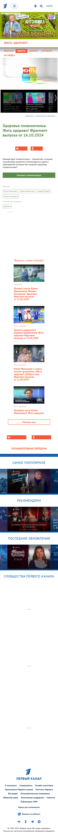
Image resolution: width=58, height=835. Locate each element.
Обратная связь (10, 797)
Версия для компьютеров (29, 807)
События (51, 797)
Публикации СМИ (29, 801)
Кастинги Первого (44, 789)
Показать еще (29, 422)
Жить (16, 42)
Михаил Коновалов (11, 196)
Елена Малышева (10, 191)
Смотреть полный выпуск (29, 175)
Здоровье (7, 206)
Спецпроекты (25, 785)
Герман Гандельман (27, 191)
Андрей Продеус (43, 191)
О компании (11, 785)
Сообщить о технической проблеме (40, 116)
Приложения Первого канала (19, 789)
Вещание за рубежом (31, 814)
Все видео (13, 793)
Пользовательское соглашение (35, 793)
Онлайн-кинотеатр (44, 785)
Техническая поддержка (32, 797)
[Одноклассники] (37, 148)
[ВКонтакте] (21, 148)
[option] (13, 101)
